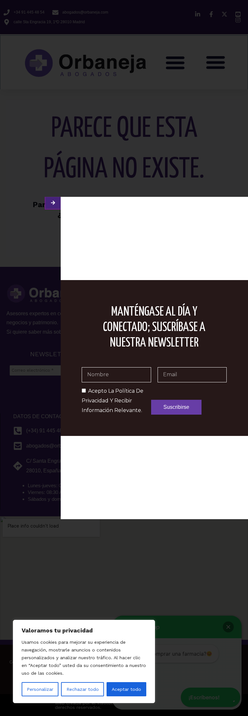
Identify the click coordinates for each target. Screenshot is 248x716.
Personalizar (40, 689)
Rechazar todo (83, 689)
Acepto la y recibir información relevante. (112, 400)
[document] (124, 358)
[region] (84, 661)
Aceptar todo (126, 689)
